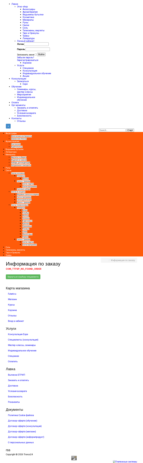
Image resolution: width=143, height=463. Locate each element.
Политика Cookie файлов (21, 415)
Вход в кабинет (16, 321)
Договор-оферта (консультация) (25, 426)
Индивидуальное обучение (22, 350)
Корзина (12, 310)
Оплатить (13, 361)
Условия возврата (17, 391)
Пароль (21, 49)
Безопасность (15, 396)
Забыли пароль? (25, 57)
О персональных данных (21, 442)
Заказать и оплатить (18, 380)
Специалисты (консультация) (23, 339)
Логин (20, 44)
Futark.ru (12, 294)
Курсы (11, 304)
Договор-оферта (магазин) (22, 431)
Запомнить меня (25, 54)
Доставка (13, 385)
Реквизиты (14, 402)
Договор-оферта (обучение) (22, 420)
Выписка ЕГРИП (16, 375)
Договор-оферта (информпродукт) (26, 437)
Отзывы (12, 315)
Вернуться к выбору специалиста (23, 277)
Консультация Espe (18, 334)
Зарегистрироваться (27, 60)
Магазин (12, 299)
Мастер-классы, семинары (22, 345)
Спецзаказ (13, 356)
